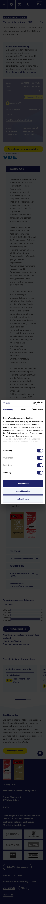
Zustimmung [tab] (8, 410)
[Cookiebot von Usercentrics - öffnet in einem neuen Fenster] (33, 403)
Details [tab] (23, 410)
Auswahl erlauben (23, 491)
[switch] (40, 458)
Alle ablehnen (23, 499)
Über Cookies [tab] (37, 410)
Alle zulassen (23, 483)
